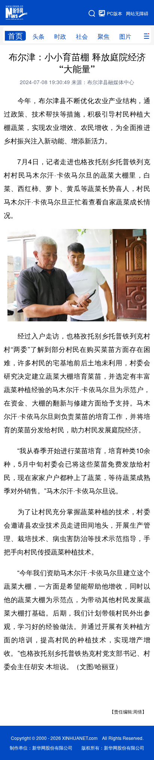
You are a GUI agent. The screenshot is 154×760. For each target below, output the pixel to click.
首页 (15, 36)
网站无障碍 (137, 13)
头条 (38, 36)
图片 (125, 36)
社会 (82, 36)
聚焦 (104, 36)
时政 (60, 36)
